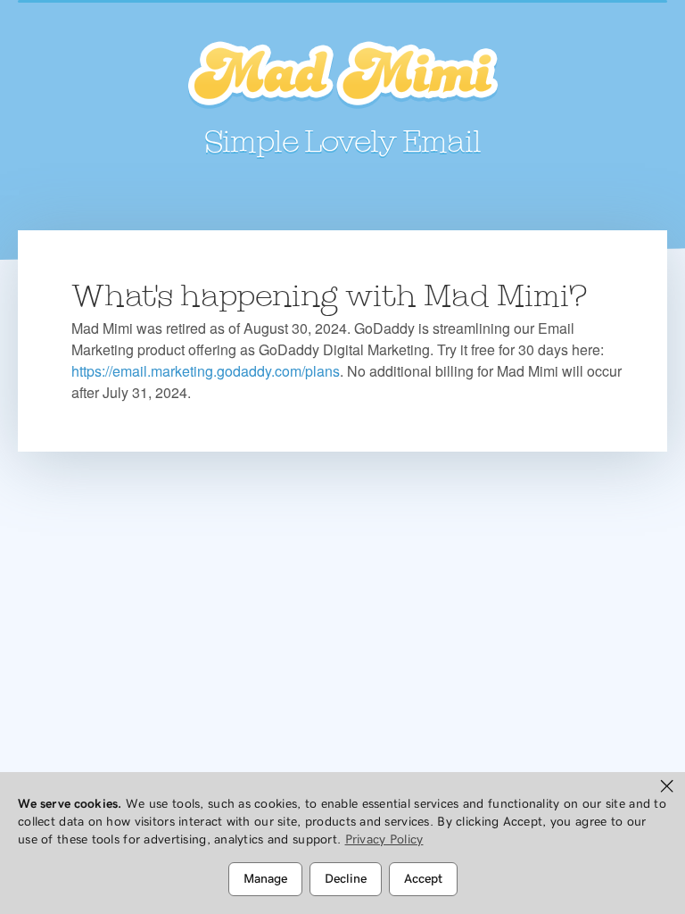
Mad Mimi (342, 76)
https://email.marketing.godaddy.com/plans (205, 371)
